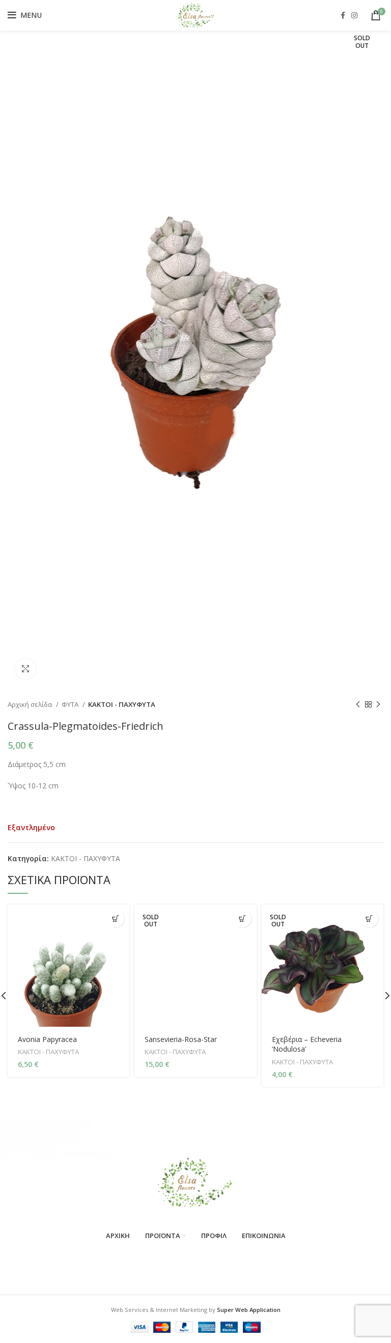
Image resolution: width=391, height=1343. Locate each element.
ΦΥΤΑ (71, 704)
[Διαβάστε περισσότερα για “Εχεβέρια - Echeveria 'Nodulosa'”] (369, 918)
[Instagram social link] (354, 15)
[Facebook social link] (343, 15)
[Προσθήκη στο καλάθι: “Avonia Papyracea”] (115, 918)
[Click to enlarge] (25, 669)
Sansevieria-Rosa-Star (181, 1039)
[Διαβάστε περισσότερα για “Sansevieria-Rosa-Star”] (243, 918)
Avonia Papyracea (47, 1039)
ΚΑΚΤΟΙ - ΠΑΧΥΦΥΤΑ (121, 704)
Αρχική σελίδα (30, 704)
